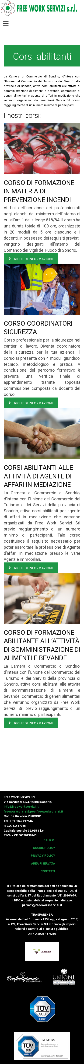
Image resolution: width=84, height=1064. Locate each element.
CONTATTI (48, 871)
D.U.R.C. (49, 840)
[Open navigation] (6, 24)
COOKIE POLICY (44, 848)
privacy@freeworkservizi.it (42, 905)
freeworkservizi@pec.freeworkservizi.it (33, 811)
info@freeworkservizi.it (21, 806)
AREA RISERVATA (43, 863)
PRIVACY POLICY (43, 855)
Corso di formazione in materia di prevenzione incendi (39, 191)
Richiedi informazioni (33, 259)
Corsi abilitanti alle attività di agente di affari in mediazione (38, 476)
